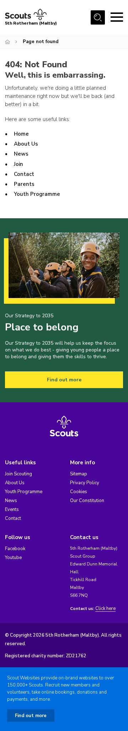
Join (18, 164)
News (21, 153)
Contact (24, 174)
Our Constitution (87, 500)
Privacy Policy (84, 483)
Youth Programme (37, 194)
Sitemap (78, 474)
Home (21, 133)
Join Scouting (18, 474)
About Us (26, 143)
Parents (24, 184)
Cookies (78, 492)
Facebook (15, 548)
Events (12, 509)
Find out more (64, 379)
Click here (105, 609)
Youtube (13, 557)
